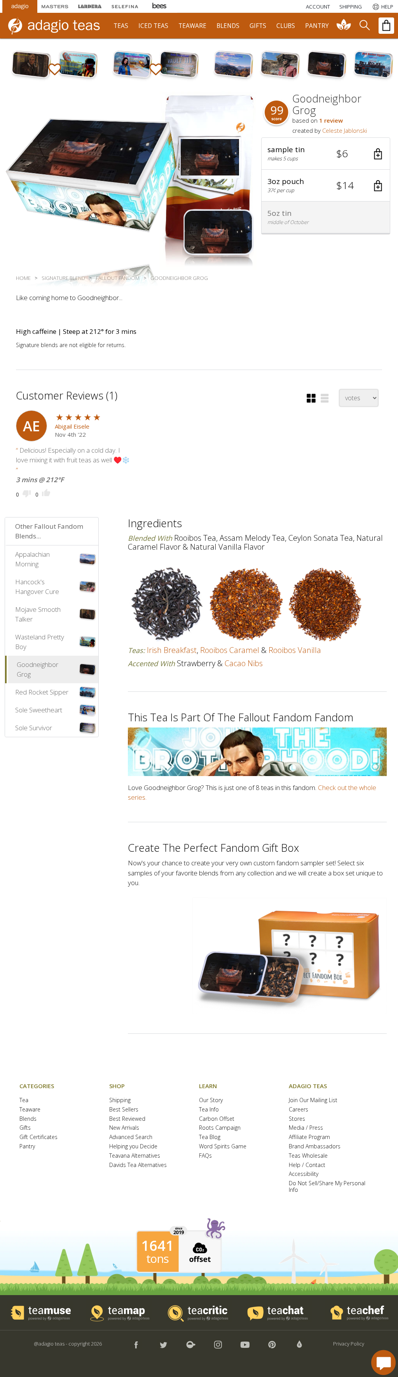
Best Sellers (123, 1109)
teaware (192, 26)
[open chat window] (383, 1362)
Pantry (27, 1146)
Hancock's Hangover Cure (37, 586)
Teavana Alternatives (134, 1156)
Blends (28, 1119)
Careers (298, 1109)
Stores (297, 1119)
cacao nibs (244, 663)
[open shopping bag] (386, 25)
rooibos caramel (229, 650)
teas (120, 26)
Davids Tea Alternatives (138, 1165)
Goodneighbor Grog (37, 669)
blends (227, 26)
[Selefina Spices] (124, 6)
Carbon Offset (216, 1119)
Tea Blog (209, 1137)
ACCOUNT (318, 6)
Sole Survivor (33, 727)
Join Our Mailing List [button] (313, 1100)
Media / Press (306, 1128)
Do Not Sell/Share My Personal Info (327, 1186)
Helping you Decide (133, 1146)
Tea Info (209, 1109)
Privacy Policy (348, 1343)
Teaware (29, 1109)
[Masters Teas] (54, 6)
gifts (258, 26)
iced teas (153, 26)
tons (157, 1258)
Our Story (211, 1100)
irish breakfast (172, 650)
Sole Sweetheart (38, 709)
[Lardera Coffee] (89, 6)
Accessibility (303, 1174)
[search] (364, 25)
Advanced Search (130, 1137)
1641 (157, 1246)
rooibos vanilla (295, 650)
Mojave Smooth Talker (38, 614)
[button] (326, 154)
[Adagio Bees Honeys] (159, 6)
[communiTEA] (344, 25)
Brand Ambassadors (314, 1146)
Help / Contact (307, 1165)
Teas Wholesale (308, 1156)
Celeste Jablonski (344, 130)
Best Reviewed (127, 1119)
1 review (331, 120)
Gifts (25, 1128)
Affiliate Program (309, 1137)
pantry (317, 26)
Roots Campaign (220, 1128)
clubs (285, 26)
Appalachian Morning (32, 559)
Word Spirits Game (222, 1146)
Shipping (120, 1100)
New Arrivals (124, 1128)
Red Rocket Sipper (41, 692)
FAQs (205, 1156)
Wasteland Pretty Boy (39, 641)
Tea (23, 1100)
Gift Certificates (38, 1137)
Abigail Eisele (72, 426)
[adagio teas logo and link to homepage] (58, 26)
